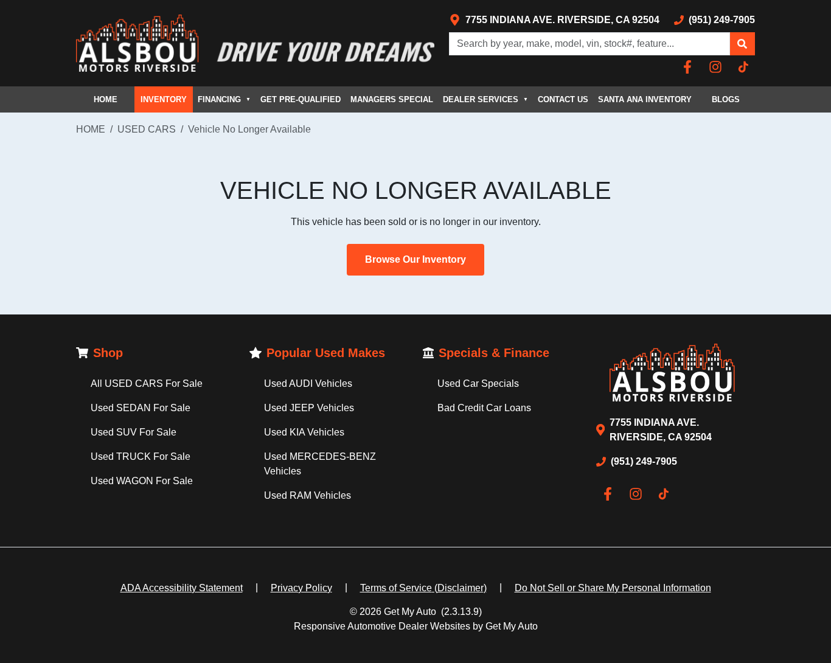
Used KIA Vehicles (304, 432)
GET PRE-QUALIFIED (300, 99)
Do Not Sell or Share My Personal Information (613, 588)
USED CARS (146, 129)
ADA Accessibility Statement (181, 588)
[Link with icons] (690, 67)
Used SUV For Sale (133, 432)
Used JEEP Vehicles (309, 408)
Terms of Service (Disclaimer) (423, 588)
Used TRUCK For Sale (140, 456)
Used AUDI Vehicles (308, 383)
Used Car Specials (478, 383)
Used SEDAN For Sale (140, 408)
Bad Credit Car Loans (484, 408)
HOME (105, 99)
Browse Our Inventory (415, 259)
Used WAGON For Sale (142, 481)
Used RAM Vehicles (307, 495)
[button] (742, 43)
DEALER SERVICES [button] (485, 99)
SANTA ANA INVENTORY (645, 99)
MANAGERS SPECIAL (391, 99)
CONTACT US (563, 99)
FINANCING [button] (224, 99)
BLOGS (726, 99)
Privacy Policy (301, 588)
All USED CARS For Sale (147, 383)
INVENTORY (164, 99)
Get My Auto (410, 611)
